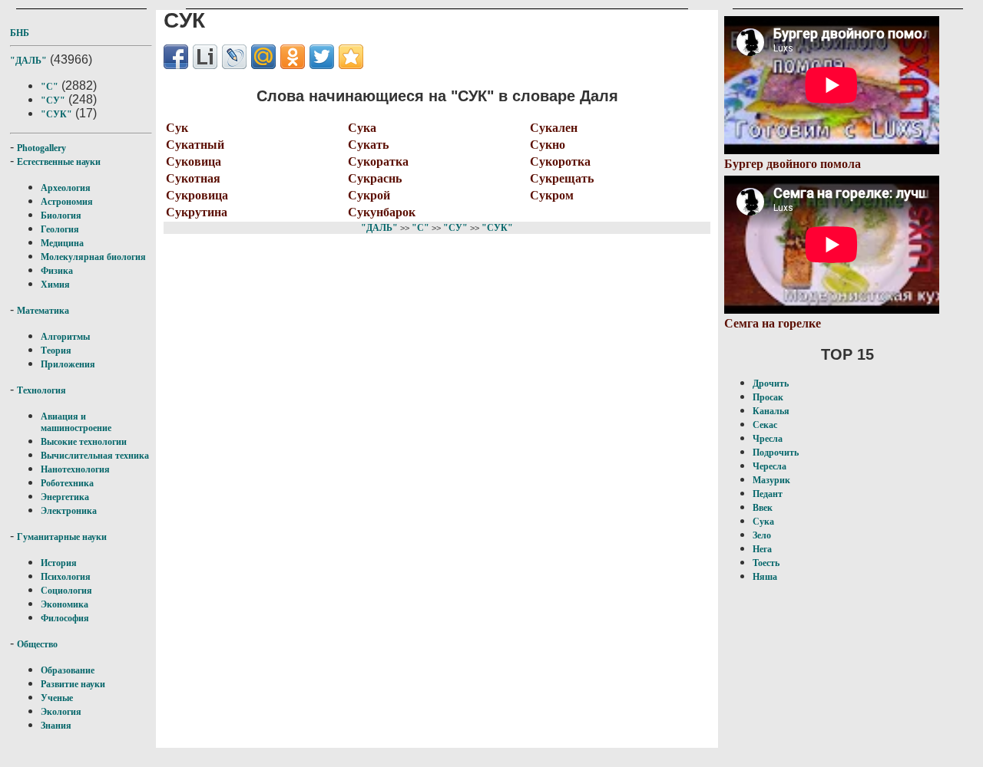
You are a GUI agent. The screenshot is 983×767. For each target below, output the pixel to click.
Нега (762, 549)
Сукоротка (560, 161)
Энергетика (65, 497)
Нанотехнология (75, 469)
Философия (65, 618)
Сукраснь (375, 178)
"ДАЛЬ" (28, 60)
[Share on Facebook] (176, 56)
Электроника (69, 510)
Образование (67, 670)
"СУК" (56, 114)
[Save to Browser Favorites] (351, 56)
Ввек (763, 507)
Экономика (64, 604)
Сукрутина (196, 212)
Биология (61, 215)
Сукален (554, 127)
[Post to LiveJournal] (234, 56)
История (59, 563)
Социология (66, 590)
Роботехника (67, 483)
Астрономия (67, 201)
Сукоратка (378, 161)
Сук (177, 127)
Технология (41, 390)
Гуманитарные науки (62, 537)
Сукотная (193, 178)
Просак (768, 397)
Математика (43, 310)
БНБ (19, 33)
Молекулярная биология (93, 257)
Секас (765, 425)
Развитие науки (73, 684)
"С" (49, 86)
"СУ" (53, 100)
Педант (768, 494)
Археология (66, 188)
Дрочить (771, 383)
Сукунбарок (381, 212)
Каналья (771, 411)
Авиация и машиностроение (76, 422)
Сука (362, 127)
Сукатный (195, 144)
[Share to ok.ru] (292, 56)
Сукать (368, 144)
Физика (57, 270)
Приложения (68, 364)
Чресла (768, 438)
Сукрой (369, 195)
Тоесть (766, 563)
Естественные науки (59, 161)
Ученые (57, 698)
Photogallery (41, 148)
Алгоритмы (65, 336)
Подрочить (776, 452)
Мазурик (771, 480)
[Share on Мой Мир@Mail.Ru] (263, 56)
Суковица (193, 161)
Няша (765, 576)
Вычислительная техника (95, 455)
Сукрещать (562, 178)
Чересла (769, 466)
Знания (56, 725)
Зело (762, 535)
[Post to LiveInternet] (205, 56)
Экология (61, 711)
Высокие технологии (84, 441)
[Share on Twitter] (321, 56)
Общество (37, 644)
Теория (56, 350)
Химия (55, 284)
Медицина (62, 243)
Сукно (547, 144)
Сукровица (197, 195)
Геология (60, 229)
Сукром (552, 195)
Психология (66, 576)
